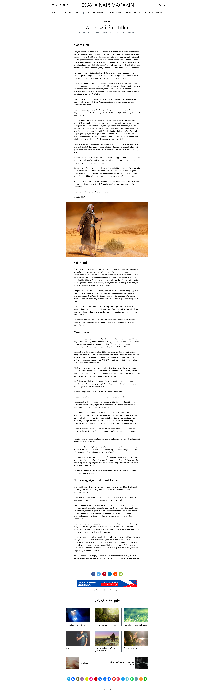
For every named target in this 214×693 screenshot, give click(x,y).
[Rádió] (86, 679)
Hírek (64, 13)
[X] (123, 679)
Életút (87, 13)
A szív (68, 648)
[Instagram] (118, 679)
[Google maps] (73, 679)
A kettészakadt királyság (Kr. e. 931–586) (105, 649)
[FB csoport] (104, 679)
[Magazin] (77, 679)
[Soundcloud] (141, 679)
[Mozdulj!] (95, 679)
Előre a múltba (115, 13)
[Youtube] (114, 679)
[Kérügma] (82, 679)
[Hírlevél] (145, 679)
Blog (71, 13)
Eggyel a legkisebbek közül (136, 625)
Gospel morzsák (99, 13)
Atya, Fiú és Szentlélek (76, 625)
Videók (137, 13)
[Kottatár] (91, 679)
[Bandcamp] (136, 679)
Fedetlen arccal (130, 648)
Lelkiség (128, 13)
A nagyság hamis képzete (106, 625)
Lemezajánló (148, 13)
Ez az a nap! (54, 13)
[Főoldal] (68, 679)
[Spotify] (132, 679)
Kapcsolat (160, 13)
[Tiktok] (127, 679)
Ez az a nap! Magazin (107, 5)
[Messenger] (109, 679)
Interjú (79, 13)
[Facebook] (100, 679)
